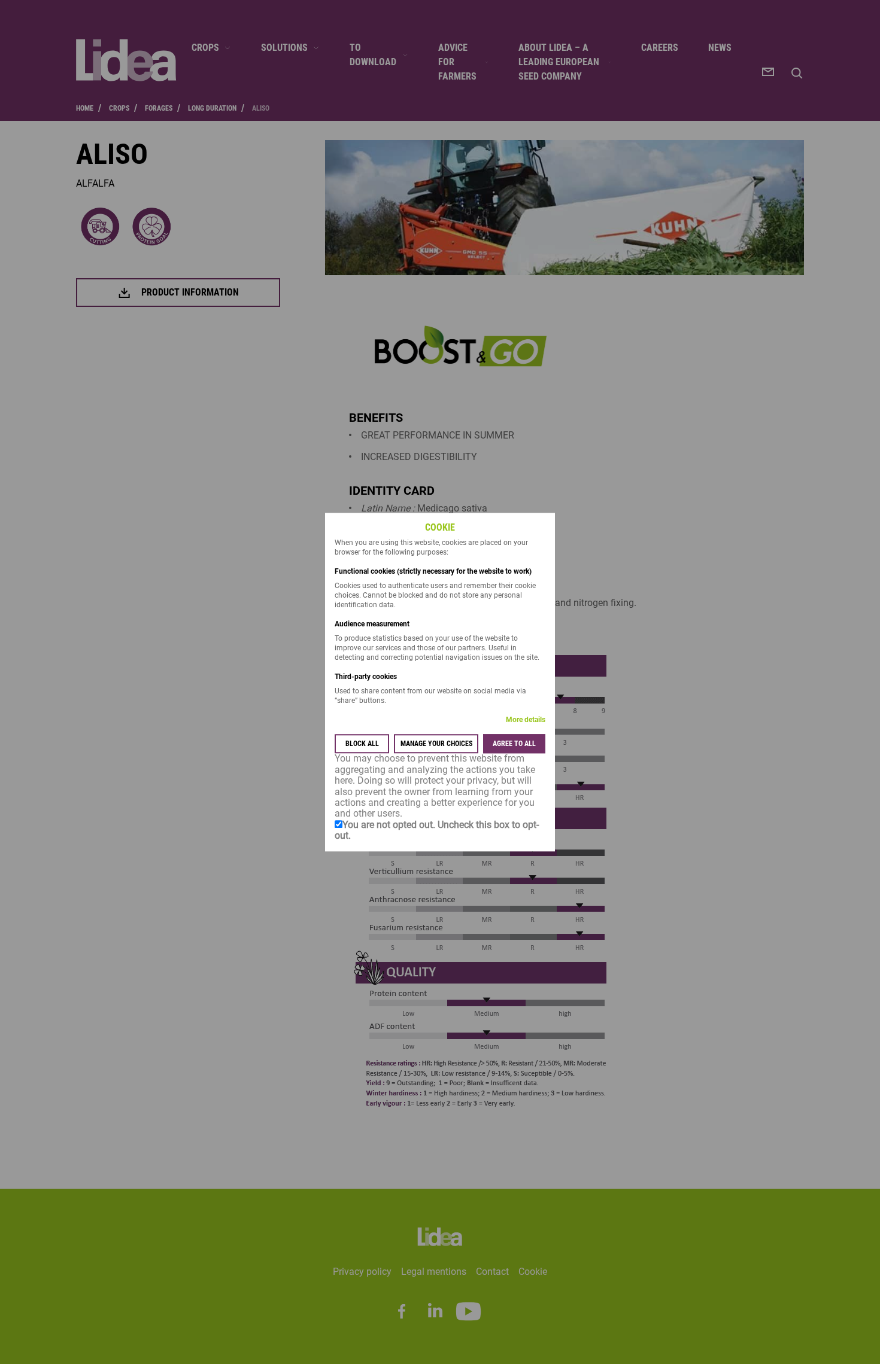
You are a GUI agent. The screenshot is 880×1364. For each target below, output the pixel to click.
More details (525, 720)
